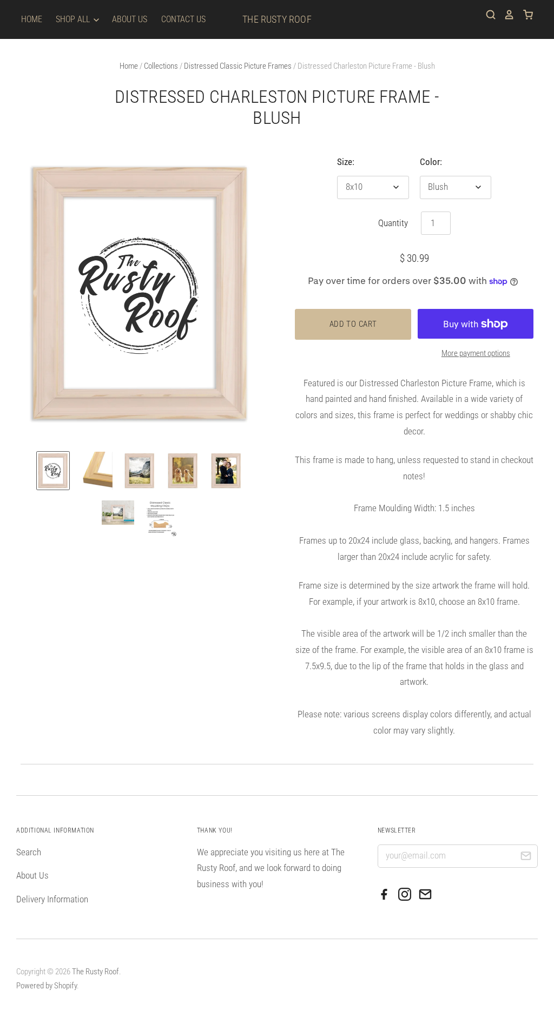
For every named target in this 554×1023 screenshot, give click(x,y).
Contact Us (183, 19)
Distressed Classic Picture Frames (238, 66)
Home (31, 19)
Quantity (393, 222)
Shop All (74, 19)
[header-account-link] (505, 14)
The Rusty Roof (277, 19)
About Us (129, 19)
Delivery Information (52, 899)
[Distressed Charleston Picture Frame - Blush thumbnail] (53, 471)
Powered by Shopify (46, 986)
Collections (161, 66)
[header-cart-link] (524, 14)
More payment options (475, 353)
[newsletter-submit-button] (525, 857)
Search (28, 852)
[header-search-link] (487, 14)
